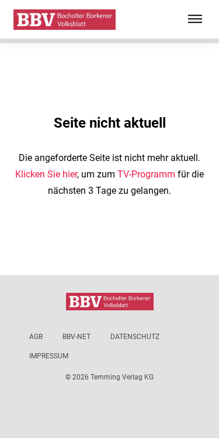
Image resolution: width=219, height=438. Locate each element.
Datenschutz (134, 337)
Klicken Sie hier (46, 174)
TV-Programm (146, 174)
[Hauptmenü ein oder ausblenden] (195, 19)
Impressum (48, 356)
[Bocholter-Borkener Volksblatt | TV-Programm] (64, 19)
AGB (36, 337)
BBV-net (76, 337)
